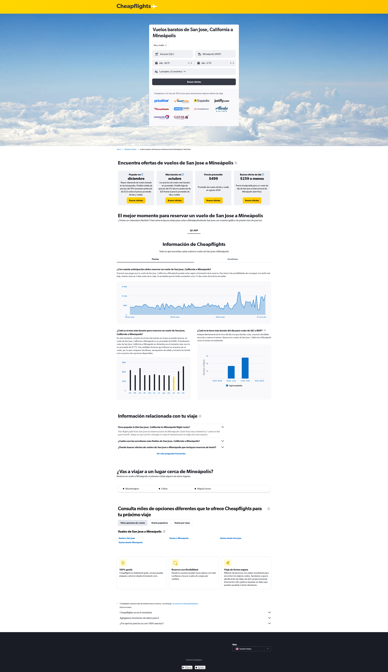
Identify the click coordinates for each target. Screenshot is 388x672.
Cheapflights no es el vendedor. (136, 612)
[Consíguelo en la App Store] (200, 668)
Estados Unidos (130, 149)
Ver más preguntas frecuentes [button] (171, 453)
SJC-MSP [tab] (194, 230)
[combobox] (160, 45)
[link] (136, 200)
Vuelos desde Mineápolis (131, 542)
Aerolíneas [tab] (232, 259)
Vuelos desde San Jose (230, 538)
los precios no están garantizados (185, 604)
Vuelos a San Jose (127, 538)
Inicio (119, 149)
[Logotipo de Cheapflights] (134, 6)
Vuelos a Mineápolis (179, 538)
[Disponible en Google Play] (187, 668)
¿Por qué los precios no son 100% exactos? (142, 623)
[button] (171, 63)
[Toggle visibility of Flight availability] (234, 386)
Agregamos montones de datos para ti (139, 618)
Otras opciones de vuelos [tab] (132, 523)
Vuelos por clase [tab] (182, 523)
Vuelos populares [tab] (159, 523)
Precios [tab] (155, 259)
